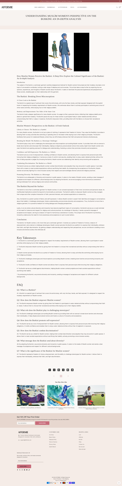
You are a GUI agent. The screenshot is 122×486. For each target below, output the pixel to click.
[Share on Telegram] (68, 370)
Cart (80, 434)
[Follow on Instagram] (22, 470)
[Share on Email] (72, 370)
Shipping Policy (52, 439)
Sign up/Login (82, 449)
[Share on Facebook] (50, 370)
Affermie (81, 437)
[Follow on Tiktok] (29, 470)
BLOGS (80, 439)
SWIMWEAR (51, 7)
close (2, 1)
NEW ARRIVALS (40, 7)
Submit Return (52, 446)
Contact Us (81, 444)
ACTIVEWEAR (62, 7)
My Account (82, 446)
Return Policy (52, 437)
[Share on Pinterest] (59, 370)
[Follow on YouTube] (26, 470)
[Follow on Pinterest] (24, 470)
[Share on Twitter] (54, 370)
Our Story (51, 434)
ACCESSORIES (82, 7)
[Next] (102, 395)
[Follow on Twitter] (19, 470)
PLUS (72, 7)
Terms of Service (53, 442)
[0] (119, 7)
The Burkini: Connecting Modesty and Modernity (30, 407)
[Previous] (19, 395)
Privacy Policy (52, 444)
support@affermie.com (25, 440)
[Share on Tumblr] (63, 370)
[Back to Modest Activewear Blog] (61, 376)
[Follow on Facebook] (17, 470)
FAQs (80, 442)
